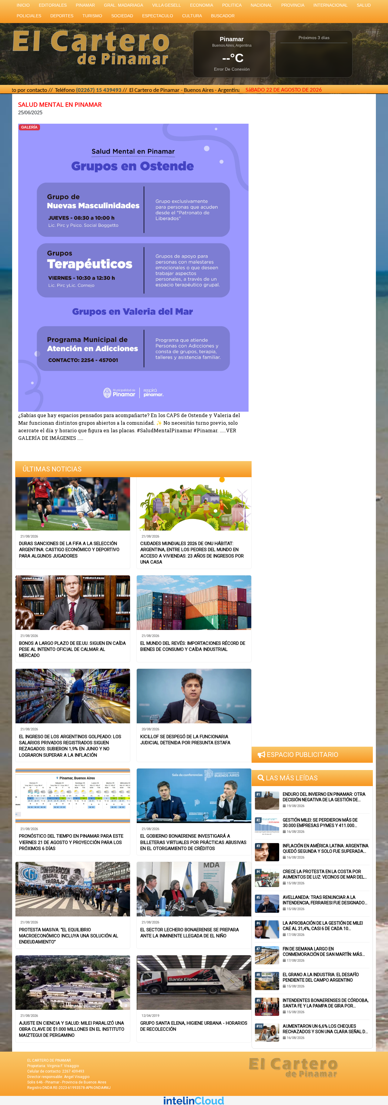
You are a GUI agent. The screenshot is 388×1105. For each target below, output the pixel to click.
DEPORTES (61, 15)
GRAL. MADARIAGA (123, 5)
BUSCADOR (223, 15)
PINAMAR (85, 5)
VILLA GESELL (166, 5)
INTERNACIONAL (330, 5)
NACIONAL (261, 5)
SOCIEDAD (122, 15)
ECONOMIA (201, 5)
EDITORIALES (53, 5)
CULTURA (192, 15)
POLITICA (232, 5)
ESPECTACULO (157, 15)
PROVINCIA (292, 5)
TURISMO (92, 15)
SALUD (364, 5)
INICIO (23, 5)
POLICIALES (29, 15)
